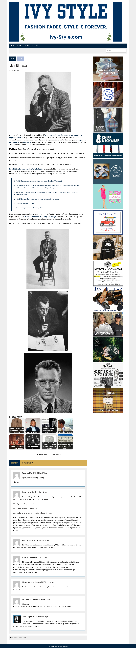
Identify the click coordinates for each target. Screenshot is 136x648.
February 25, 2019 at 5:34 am (44, 582)
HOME (12, 46)
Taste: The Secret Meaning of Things (40, 216)
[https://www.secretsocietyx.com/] (108, 386)
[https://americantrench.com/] (108, 259)
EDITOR (27, 46)
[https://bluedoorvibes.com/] (108, 182)
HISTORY (35, 46)
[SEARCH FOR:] (116, 50)
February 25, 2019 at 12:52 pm (42, 599)
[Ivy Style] (65, 22)
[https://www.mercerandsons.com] (108, 284)
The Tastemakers (52, 135)
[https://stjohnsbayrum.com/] (108, 412)
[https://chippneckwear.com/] (108, 157)
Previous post (42, 455)
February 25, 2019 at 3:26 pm (39, 616)
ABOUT (19, 46)
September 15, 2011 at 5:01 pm (37, 492)
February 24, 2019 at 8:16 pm (39, 557)
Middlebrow (14, 142)
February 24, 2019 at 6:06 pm (40, 540)
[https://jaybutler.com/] (108, 310)
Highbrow (82, 140)
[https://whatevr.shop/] (108, 335)
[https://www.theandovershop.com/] (108, 106)
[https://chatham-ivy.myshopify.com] (108, 233)
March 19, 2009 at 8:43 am (38, 473)
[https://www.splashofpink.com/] (108, 208)
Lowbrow (27, 142)
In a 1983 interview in (25, 169)
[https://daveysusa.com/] (108, 131)
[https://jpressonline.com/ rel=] (108, 80)
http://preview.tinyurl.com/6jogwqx (26, 508)
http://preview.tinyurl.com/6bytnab (39, 513)
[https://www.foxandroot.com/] (108, 361)
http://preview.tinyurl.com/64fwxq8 (26, 504)
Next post (55, 455)
